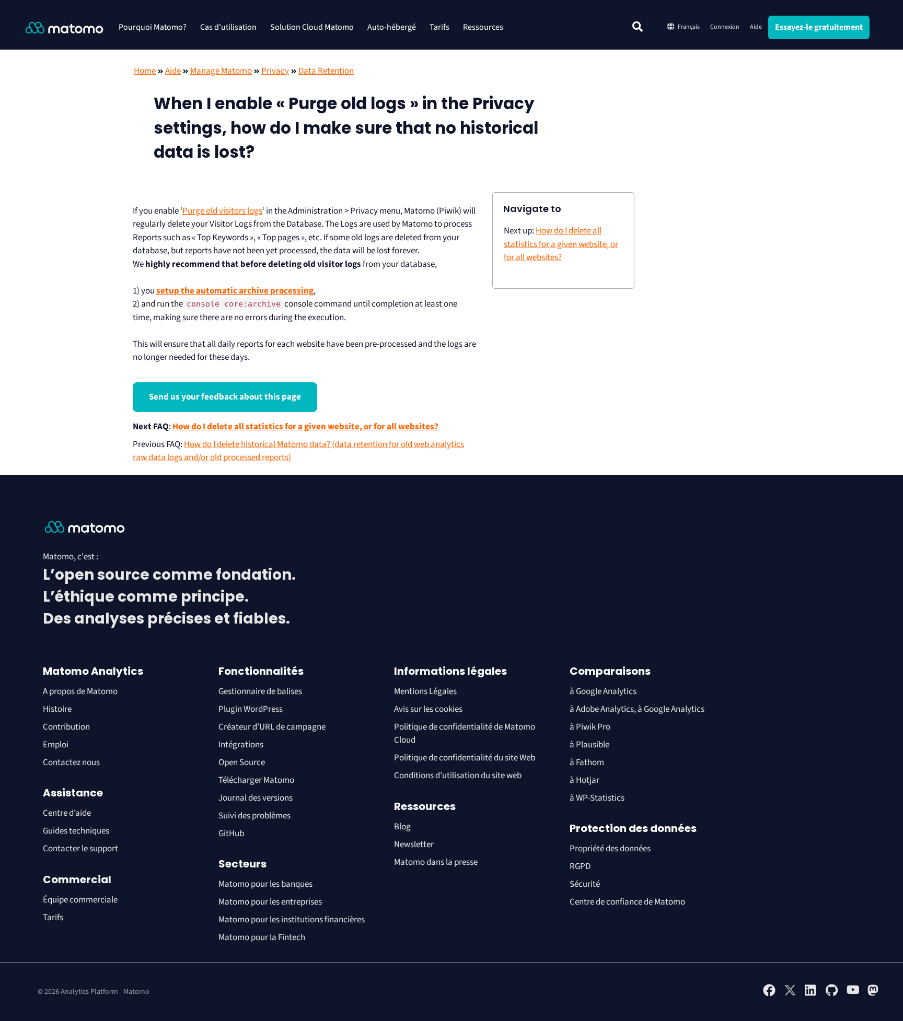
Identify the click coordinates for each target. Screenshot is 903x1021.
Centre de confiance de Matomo (627, 902)
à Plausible (589, 744)
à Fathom (587, 762)
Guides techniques (76, 831)
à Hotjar (584, 780)
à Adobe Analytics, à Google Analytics (637, 709)
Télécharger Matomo (256, 780)
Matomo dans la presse (436, 862)
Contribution (66, 727)
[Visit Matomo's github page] (832, 994)
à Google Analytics (603, 691)
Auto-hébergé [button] (391, 27)
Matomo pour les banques (265, 884)
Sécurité (585, 884)
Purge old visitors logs (222, 211)
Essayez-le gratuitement (819, 27)
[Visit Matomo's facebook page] (769, 994)
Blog (402, 826)
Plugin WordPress (250, 709)
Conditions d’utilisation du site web (458, 775)
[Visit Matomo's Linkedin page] (811, 994)
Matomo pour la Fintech (261, 937)
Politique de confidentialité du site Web (464, 758)
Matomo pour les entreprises (270, 902)
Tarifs (439, 27)
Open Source (241, 762)
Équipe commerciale (80, 900)
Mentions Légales (425, 691)
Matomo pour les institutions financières (291, 919)
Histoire (57, 709)
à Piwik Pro (590, 727)
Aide (756, 26)
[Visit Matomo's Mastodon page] (873, 994)
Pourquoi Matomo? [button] (153, 27)
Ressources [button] (483, 27)
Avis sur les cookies (428, 709)
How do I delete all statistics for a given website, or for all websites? (305, 426)
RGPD (580, 866)
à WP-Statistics (597, 798)
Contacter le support (80, 848)
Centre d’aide (67, 813)
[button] (637, 26)
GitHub (231, 833)
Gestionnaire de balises (260, 691)
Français (689, 26)
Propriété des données (610, 848)
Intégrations (240, 744)
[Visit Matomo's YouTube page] (853, 993)
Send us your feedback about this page (225, 397)
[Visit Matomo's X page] (790, 994)
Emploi (55, 744)
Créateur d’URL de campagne (272, 727)
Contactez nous (71, 762)
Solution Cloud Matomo (312, 27)
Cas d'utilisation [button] (228, 27)
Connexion (724, 26)
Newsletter (414, 844)
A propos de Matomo (80, 691)
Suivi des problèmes (254, 815)
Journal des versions (255, 798)
